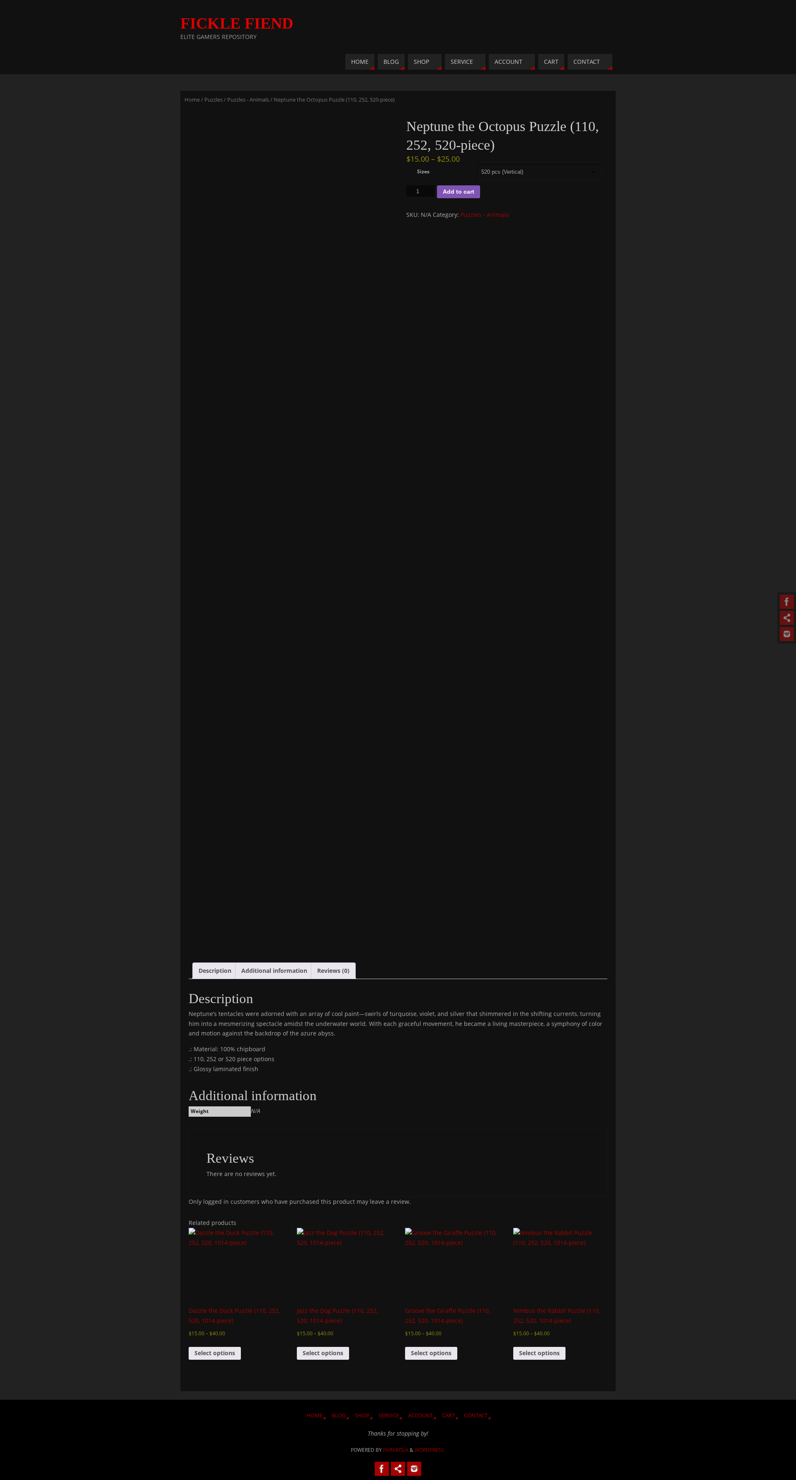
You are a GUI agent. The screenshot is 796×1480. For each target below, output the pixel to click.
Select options (214, 1353)
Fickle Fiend (236, 23)
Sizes (423, 171)
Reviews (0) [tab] (333, 971)
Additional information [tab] (274, 971)
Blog (339, 1415)
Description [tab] (215, 971)
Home (192, 99)
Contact (476, 1415)
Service (389, 1415)
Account (420, 1415)
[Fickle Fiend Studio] (787, 602)
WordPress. (430, 1449)
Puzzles (213, 99)
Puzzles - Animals (248, 99)
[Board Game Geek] (787, 634)
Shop (362, 1415)
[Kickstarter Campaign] (787, 618)
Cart (448, 1415)
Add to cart (458, 191)
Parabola (395, 1449)
